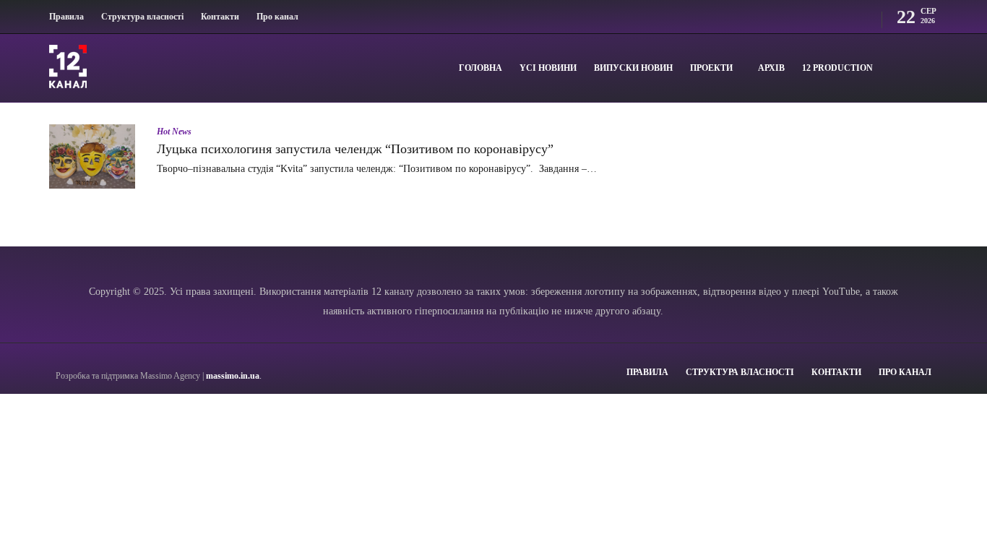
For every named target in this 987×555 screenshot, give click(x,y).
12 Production (837, 68)
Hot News (174, 131)
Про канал (277, 17)
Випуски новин (633, 68)
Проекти (711, 68)
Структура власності (142, 17)
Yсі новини (548, 68)
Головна (480, 68)
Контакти (220, 17)
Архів (771, 68)
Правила (66, 17)
